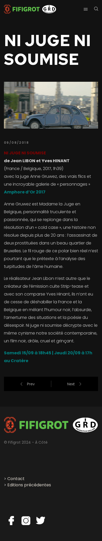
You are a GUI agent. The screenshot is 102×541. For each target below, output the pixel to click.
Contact (16, 479)
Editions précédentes (29, 485)
